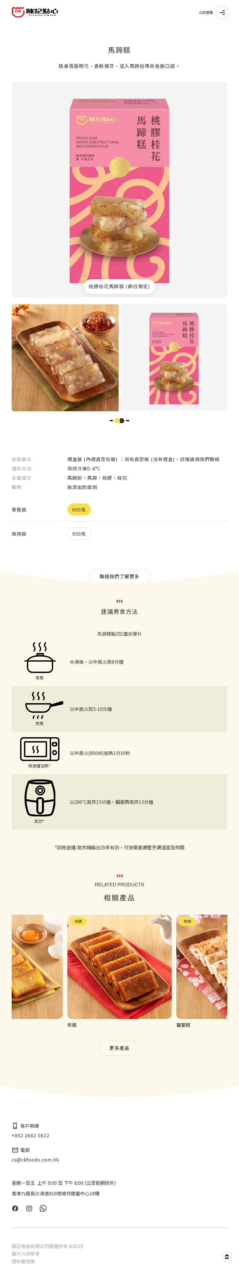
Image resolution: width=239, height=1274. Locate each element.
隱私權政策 (23, 1261)
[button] (111, 420)
